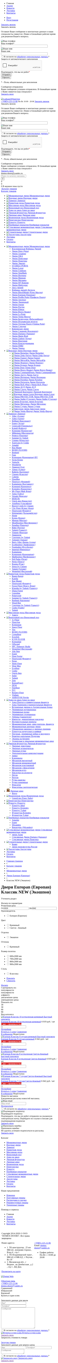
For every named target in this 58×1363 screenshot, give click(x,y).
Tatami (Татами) (19, 569)
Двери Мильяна (19, 280)
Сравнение (22, 1032)
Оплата (9, 239)
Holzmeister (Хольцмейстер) (24, 513)
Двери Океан (18, 304)
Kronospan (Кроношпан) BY (25, 457)
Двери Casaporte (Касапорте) (25, 331)
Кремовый (14, 925)
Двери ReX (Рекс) (39, 384)
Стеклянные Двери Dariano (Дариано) (29, 837)
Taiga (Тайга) (18, 494)
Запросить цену (25, 1358)
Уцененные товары (15, 1205)
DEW (14, 685)
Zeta (14, 680)
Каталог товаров (9, 189)
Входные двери (30, 198)
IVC (14, 690)
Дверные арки (28, 215)
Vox (13, 629)
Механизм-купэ (19, 770)
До (30, 908)
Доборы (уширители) (21, 717)
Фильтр (4, 985)
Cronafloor (16, 634)
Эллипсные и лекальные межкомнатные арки (33, 741)
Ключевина (17, 758)
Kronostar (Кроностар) (22, 431)
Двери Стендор (19, 326)
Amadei (15, 445)
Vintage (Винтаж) (20, 532)
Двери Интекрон (38, 377)
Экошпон (14, 937)
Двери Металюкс (38, 404)
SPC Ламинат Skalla (21, 646)
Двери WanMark (19, 273)
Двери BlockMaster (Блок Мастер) (27, 292)
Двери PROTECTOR (43, 397)
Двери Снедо (33, 389)
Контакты (11, 13)
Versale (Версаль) (19, 496)
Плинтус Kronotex (20, 808)
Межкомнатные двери (40, 196)
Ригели (15, 777)
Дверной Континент (42, 392)
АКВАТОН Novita (20, 697)
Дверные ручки (19, 751)
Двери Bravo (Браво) (21, 312)
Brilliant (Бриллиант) (21, 421)
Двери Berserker (36, 353)
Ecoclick (15, 637)
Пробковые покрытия (39, 225)
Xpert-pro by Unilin (20, 443)
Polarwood (16, 595)
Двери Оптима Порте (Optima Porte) (28, 324)
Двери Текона (18, 348)
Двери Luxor (17, 268)
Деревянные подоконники (24, 709)
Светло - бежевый (18, 928)
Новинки (10, 1195)
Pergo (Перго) (18, 562)
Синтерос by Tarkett (21, 537)
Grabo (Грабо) (18, 608)
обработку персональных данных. (32, 57)
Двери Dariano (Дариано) (23, 334)
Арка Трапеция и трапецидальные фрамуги (32, 705)
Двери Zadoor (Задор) (22, 338)
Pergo (14, 661)
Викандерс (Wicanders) (22, 827)
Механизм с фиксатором (23, 768)
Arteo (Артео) (18, 418)
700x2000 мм (16, 959)
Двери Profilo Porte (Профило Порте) (29, 297)
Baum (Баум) (17, 576)
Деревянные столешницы (23, 714)
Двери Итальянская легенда (24, 321)
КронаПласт (17, 683)
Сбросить (10, 981)
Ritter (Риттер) (18, 528)
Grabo (14, 671)
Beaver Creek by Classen (22, 506)
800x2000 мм (16, 961)
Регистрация (12, 20)
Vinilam (15, 695)
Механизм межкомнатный (24, 763)
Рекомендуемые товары (17, 1202)
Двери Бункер (34, 365)
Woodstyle (16, 464)
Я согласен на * (27, 1109)
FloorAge (16, 622)
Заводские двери (37, 409)
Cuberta (15, 477)
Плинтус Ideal (18, 805)
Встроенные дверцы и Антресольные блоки (32, 707)
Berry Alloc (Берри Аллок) (24, 542)
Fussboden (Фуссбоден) (22, 547)
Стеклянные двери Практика (25, 839)
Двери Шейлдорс (20, 285)
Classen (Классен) (20, 474)
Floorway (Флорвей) (21, 481)
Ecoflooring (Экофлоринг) (23, 545)
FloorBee (16, 479)
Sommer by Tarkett (20, 438)
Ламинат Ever (18, 467)
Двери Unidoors (19, 270)
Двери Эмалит (18, 263)
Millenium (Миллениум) (23, 433)
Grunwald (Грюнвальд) (22, 426)
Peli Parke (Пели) (19, 559)
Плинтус (21, 222)
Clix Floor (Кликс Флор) (23, 508)
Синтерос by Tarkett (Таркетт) (25, 605)
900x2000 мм (16, 964)
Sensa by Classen (19, 566)
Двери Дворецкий (20, 302)
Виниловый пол (31, 208)
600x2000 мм (16, 956)
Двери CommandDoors (45, 372)
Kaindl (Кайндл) (19, 428)
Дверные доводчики (21, 746)
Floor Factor (17, 656)
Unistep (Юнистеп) (20, 440)
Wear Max (16, 666)
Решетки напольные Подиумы (26, 736)
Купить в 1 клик (8, 1032)
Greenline (16, 593)
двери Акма (17, 834)
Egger (14, 654)
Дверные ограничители (23, 748)
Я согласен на (26, 57)
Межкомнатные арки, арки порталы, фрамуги (33, 724)
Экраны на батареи (21, 739)
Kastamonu (17, 552)
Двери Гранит (33, 358)
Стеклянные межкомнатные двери (22, 1174)
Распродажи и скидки (16, 1200)
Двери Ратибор (35, 380)
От (2, 908)
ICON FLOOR (18, 639)
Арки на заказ (28, 210)
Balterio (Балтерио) (20, 472)
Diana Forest (17, 591)
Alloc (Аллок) (18, 416)
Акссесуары (25, 234)
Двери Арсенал (19, 300)
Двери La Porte (18, 314)
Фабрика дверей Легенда (23, 290)
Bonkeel (15, 452)
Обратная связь (8, 1281)
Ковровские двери (20, 329)
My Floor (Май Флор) (21, 491)
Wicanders (16, 825)
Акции (9, 6)
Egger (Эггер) (18, 423)
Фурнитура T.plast (20, 815)
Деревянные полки (20, 712)
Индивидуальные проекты (24, 722)
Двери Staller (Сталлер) (46, 399)
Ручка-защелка (18, 780)
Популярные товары (15, 1198)
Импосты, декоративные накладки (28, 719)
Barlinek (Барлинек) (21, 600)
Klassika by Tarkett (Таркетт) (24, 588)
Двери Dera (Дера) (20, 251)
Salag (14, 675)
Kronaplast (16, 642)
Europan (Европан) (18, 916)
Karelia (15, 578)
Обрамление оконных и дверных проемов (31, 729)
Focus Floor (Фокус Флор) (23, 586)
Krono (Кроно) (18, 518)
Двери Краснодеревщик (23, 343)
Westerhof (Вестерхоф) (22, 571)
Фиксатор (16, 785)
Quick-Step (17, 673)
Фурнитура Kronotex (21, 813)
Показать (10, 978)
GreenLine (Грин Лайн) (22, 798)
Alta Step (16, 651)
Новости (10, 8)
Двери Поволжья (20, 258)
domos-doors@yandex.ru (42, 1246)
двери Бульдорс (36, 401)
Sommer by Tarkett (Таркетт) (24, 598)
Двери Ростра (18, 307)
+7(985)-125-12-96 (9, 101)
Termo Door (30, 367)
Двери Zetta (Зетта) (40, 355)
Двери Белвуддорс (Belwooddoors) (27, 319)
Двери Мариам (19, 278)
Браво (14, 844)
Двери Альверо (19, 253)
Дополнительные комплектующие (27, 753)
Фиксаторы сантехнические (25, 787)
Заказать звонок (8, 24)
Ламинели (16, 535)
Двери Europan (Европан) (23, 295)
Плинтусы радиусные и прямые (26, 731)
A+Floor (15, 620)
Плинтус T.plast (19, 810)
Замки (15, 756)
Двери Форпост (36, 363)
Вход (8, 17)
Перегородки (27, 220)
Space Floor (17, 627)
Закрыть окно (7, 94)
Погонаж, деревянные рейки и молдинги (31, 734)
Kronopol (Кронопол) (21, 486)
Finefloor (16, 688)
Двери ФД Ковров (20, 283)
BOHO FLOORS (19, 450)
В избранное (7, 1034)
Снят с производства (11, 1024)
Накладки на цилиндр (22, 773)
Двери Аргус (33, 375)
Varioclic (15, 462)
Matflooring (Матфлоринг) (24, 557)
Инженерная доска (35, 217)
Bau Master (17, 448)
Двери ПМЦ (17, 346)
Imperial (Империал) (21, 549)
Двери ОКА (17, 256)
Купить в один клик (31, 1333)
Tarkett (15, 610)
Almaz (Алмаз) (18, 469)
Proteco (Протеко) (20, 435)
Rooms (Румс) (18, 564)
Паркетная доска (32, 203)
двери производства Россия (24, 847)
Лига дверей (17, 287)
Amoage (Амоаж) (20, 540)
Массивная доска (33, 205)
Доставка (10, 10)
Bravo (14, 793)
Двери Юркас (18, 309)
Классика (14, 974)
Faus (14, 455)
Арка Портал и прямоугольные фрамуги (30, 702)
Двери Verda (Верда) (21, 317)
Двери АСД (30, 387)
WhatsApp (15, 99)
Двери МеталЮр (37, 360)
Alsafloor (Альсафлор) (22, 503)
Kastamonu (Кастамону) (22, 484)
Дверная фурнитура (36, 213)
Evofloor (15, 668)
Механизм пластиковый (23, 765)
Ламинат (21, 200)
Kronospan (16, 625)
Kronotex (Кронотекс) (22, 489)
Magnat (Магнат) (19, 520)
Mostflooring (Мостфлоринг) (25, 523)
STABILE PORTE (20, 266)
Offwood (16, 644)
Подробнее (6, 1029)
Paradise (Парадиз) (20, 525)
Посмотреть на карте (11, 1271)
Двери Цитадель (37, 382)
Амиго (15, 615)
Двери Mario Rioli (20, 336)
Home (14, 515)
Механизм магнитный (22, 760)
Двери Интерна (19, 275)
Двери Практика (19, 261)
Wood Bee (16, 603)
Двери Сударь (33, 406)
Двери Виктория (19, 341)
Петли (15, 775)
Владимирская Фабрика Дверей (26, 249)
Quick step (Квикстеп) (22, 501)
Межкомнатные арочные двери (26, 726)
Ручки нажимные (20, 782)
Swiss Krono (17, 460)
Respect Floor (18, 692)
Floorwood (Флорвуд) (21, 511)
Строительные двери (38, 232)
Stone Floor (17, 663)
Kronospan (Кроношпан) (23, 554)
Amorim (15, 820)
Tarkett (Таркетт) (19, 530)
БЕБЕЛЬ (16, 498)
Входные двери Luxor (44, 394)
